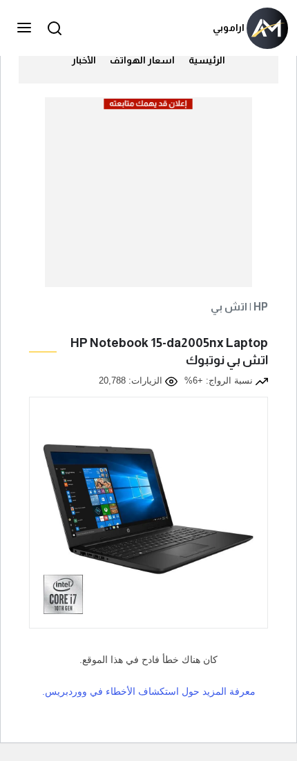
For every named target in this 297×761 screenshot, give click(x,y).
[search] (52, 27)
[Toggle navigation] (25, 28)
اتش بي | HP (239, 307)
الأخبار (84, 60)
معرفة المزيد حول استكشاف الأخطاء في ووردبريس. (149, 691)
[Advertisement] (147, 198)
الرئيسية (207, 60)
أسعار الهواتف (142, 60)
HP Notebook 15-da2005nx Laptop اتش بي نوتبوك (169, 351)
